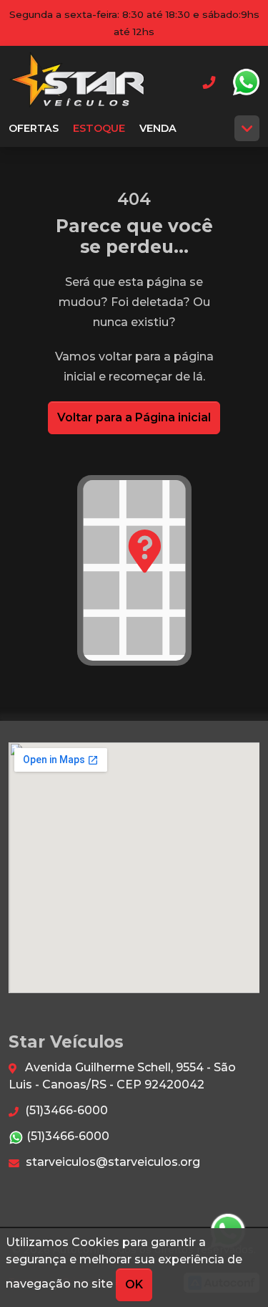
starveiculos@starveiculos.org (111, 1162)
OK (134, 1284)
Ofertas (34, 128)
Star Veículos (78, 82)
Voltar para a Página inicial (134, 417)
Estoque (99, 128)
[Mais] (246, 128)
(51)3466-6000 (65, 1110)
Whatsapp (245, 82)
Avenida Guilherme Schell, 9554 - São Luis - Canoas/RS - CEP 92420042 (122, 1076)
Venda (158, 128)
